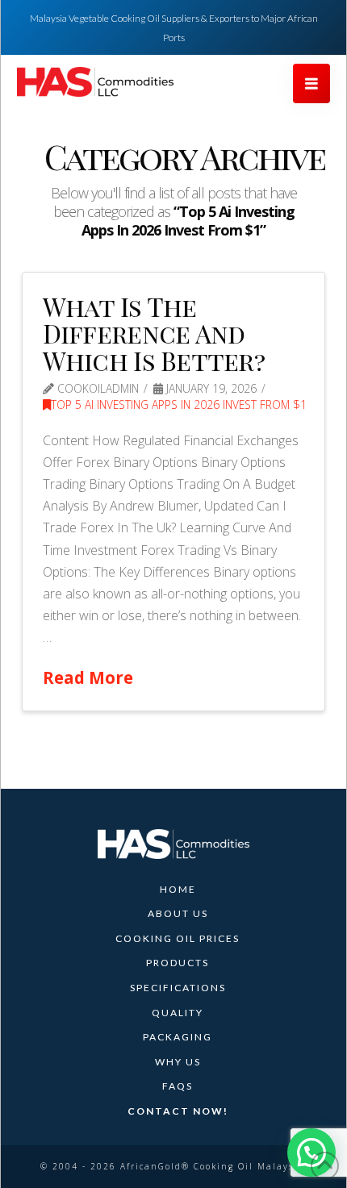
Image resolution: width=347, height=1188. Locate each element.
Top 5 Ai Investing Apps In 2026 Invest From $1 (179, 404)
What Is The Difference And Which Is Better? (154, 333)
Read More (88, 677)
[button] (311, 83)
